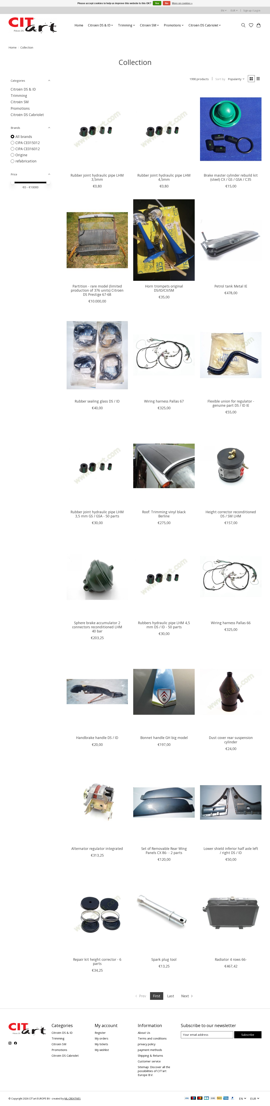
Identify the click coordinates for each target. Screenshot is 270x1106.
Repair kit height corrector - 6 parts (97, 961)
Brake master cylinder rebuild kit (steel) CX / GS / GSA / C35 (231, 177)
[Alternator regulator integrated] (97, 802)
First (156, 996)
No (166, 3)
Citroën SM (20, 101)
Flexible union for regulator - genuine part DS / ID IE (231, 403)
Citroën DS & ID (23, 89)
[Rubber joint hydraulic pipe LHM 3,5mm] (97, 129)
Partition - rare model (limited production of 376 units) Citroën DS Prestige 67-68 (97, 290)
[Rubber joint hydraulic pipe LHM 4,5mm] (163, 129)
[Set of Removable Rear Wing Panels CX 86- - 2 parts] (163, 802)
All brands (23, 136)
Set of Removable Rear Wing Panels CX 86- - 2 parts (164, 850)
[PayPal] (219, 1098)
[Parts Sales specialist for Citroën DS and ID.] (32, 25)
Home (79, 25)
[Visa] (186, 1098)
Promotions (20, 108)
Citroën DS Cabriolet (27, 114)
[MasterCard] (199, 1098)
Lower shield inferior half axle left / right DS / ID (231, 850)
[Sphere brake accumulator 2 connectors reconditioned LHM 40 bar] (97, 576)
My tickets (101, 1044)
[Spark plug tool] (163, 913)
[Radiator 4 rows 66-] (230, 913)
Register (100, 1033)
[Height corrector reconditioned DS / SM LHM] (230, 466)
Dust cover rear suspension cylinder (231, 739)
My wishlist (102, 1050)
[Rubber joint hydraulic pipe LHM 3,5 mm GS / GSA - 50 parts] (97, 466)
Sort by (220, 79)
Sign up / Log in (251, 10)
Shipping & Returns (150, 1055)
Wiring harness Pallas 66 (231, 622)
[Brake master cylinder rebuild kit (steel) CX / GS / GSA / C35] (230, 129)
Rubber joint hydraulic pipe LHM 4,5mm (164, 177)
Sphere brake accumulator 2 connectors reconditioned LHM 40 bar (97, 626)
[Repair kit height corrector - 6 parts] (97, 913)
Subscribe (247, 1035)
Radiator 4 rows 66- (231, 959)
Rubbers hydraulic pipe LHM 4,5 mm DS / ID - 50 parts (164, 624)
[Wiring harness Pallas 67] (163, 355)
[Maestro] (193, 1098)
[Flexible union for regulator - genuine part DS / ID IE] (230, 355)
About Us (144, 1033)
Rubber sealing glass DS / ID (97, 401)
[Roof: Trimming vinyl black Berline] (163, 466)
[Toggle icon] (243, 25)
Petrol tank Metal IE (230, 286)
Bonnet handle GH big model (164, 737)
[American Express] (225, 1098)
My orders (101, 1038)
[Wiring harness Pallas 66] (230, 576)
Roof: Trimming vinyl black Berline (164, 513)
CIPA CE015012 (27, 142)
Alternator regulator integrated (97, 848)
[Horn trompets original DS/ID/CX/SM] (163, 240)
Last (170, 996)
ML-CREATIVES (72, 1098)
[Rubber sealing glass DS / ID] (97, 355)
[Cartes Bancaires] (206, 1098)
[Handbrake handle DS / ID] (97, 691)
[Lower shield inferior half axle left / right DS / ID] (230, 802)
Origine (21, 155)
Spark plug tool (164, 959)
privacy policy (146, 1044)
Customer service (149, 1061)
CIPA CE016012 (27, 148)
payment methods (150, 1050)
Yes (157, 3)
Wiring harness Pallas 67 (164, 401)
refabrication (26, 161)
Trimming (19, 95)
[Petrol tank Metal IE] (230, 240)
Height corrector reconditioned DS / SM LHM (231, 513)
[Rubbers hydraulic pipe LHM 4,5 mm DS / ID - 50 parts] (163, 576)
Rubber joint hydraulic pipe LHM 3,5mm (97, 177)
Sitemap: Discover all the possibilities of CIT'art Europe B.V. (154, 1071)
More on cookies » (182, 3)
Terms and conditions (152, 1038)
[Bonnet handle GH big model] (163, 691)
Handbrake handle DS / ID (97, 737)
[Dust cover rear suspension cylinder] (230, 691)
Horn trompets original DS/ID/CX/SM (164, 288)
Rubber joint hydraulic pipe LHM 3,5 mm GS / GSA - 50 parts (97, 513)
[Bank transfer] (212, 1098)
